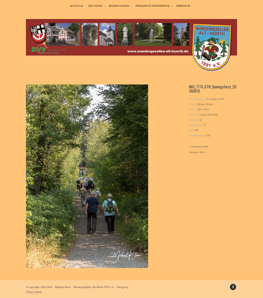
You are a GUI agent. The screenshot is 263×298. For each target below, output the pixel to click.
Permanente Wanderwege (152, 6)
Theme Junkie (34, 292)
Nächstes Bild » (197, 152)
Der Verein (95, 6)
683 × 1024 (204, 109)
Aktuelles (76, 6)
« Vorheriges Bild (198, 146)
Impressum (183, 6)
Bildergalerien (119, 6)
